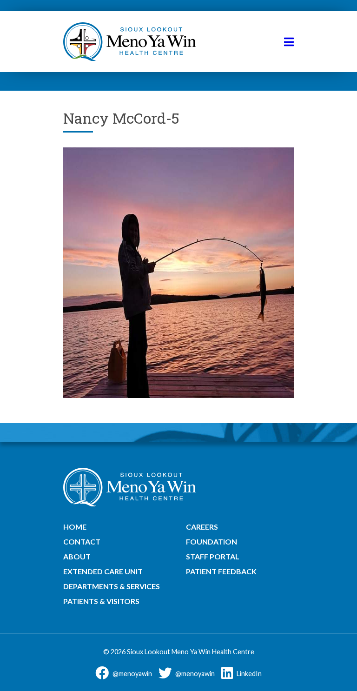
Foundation (211, 541)
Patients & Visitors (101, 601)
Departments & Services (111, 586)
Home (74, 526)
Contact (81, 541)
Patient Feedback (221, 571)
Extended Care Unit (103, 571)
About (77, 556)
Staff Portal (212, 556)
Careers (202, 526)
